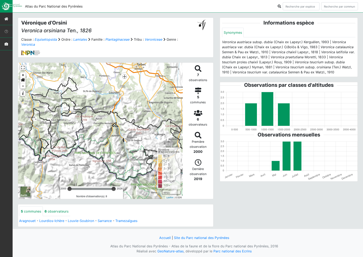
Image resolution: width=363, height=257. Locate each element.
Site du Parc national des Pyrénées (201, 238)
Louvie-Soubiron (81, 221)
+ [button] (23, 75)
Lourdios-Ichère (51, 221)
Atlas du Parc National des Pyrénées (54, 6)
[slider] (69, 189)
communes (31, 211)
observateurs (56, 211)
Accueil (165, 238)
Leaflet (169, 197)
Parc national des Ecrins (232, 251)
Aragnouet (27, 221)
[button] (23, 80)
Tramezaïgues (126, 221)
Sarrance (105, 221)
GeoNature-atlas (170, 251)
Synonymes (233, 32)
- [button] (23, 86)
